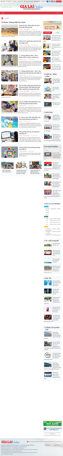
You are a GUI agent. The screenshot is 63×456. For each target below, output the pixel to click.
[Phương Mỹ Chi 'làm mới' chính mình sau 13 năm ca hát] (48, 282)
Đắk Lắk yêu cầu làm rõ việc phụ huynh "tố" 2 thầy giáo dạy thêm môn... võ (52, 269)
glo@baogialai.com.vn (8, 448)
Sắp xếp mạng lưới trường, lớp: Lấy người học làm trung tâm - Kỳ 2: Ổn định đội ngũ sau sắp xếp (52, 137)
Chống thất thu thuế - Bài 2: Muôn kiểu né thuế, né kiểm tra (29, 56)
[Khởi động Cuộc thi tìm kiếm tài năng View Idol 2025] (48, 252)
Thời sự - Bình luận (23, 151)
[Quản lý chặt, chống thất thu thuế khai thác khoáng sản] (9, 30)
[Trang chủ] (2, 13)
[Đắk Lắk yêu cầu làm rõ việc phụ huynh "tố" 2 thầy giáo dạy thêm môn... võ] (48, 267)
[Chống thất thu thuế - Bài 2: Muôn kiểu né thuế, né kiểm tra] (9, 60)
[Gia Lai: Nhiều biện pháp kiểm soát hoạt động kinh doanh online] (9, 106)
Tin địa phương (51, 147)
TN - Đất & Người (52, 241)
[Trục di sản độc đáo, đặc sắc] (48, 245)
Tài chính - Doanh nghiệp (24, 29)
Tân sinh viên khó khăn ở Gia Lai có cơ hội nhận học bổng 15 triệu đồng (52, 127)
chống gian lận (30, 61)
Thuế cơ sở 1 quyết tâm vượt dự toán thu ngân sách (30, 42)
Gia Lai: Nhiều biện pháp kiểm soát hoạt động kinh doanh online (30, 102)
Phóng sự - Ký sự (22, 59)
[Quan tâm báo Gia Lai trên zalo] (50, 1)
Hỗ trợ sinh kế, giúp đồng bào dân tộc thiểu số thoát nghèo (56, 176)
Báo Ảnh (9, 1)
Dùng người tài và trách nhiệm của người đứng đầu (56, 81)
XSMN (59, 432)
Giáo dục (49, 112)
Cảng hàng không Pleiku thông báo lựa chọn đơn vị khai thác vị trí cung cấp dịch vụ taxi (52, 366)
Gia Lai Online (10, 441)
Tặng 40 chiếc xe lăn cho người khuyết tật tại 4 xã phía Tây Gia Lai (52, 156)
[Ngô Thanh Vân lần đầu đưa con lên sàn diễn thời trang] (48, 309)
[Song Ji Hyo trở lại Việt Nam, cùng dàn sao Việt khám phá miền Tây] (48, 299)
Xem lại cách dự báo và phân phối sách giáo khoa (56, 97)
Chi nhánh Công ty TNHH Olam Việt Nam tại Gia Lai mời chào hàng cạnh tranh (52, 356)
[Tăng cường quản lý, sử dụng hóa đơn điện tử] (9, 136)
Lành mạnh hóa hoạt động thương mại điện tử (29, 148)
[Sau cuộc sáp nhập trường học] (48, 89)
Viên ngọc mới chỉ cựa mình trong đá (56, 260)
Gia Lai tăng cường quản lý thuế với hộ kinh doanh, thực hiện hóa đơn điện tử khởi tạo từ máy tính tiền (30, 87)
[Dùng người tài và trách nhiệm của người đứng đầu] (48, 80)
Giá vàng (46, 226)
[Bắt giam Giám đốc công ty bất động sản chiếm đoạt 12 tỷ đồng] (47, 45)
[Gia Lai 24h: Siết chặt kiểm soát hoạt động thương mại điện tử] (9, 122)
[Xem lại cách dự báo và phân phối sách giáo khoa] (48, 96)
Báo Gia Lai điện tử (31, 7)
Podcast (21, 1)
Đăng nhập (59, 1)
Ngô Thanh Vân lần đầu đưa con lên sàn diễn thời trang (56, 309)
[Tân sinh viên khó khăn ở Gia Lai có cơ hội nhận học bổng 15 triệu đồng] (48, 126)
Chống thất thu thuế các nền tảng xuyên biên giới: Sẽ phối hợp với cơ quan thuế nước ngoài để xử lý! (21, 172)
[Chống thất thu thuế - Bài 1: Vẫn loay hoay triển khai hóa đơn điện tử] (9, 75)
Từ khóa (7, 18)
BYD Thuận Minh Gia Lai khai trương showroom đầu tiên (52, 375)
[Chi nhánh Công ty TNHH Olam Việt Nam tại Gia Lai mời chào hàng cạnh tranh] (48, 355)
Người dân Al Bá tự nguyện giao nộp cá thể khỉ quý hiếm (57, 184)
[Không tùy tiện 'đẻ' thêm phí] (48, 104)
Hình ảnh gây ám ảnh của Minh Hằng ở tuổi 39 (56, 291)
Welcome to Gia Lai (29, 1)
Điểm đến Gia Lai (22, 105)
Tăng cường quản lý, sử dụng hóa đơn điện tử (29, 132)
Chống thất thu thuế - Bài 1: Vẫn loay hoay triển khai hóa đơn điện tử (30, 72)
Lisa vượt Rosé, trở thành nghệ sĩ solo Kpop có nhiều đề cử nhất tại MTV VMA (52, 318)
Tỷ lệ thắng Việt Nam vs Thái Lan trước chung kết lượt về (57, 60)
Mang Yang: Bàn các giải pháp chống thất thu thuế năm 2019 (35, 172)
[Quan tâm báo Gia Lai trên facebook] (47, 1)
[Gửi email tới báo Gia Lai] (54, 1)
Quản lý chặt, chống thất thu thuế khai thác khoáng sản (29, 26)
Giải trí (48, 278)
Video (4, 1)
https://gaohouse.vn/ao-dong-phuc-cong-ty (52, 435)
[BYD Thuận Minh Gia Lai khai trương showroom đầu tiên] (48, 374)
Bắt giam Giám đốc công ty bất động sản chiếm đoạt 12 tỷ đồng (57, 46)
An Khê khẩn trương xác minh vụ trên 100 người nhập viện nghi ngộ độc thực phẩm (52, 38)
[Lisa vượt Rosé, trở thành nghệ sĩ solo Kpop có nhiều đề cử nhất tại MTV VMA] (48, 317)
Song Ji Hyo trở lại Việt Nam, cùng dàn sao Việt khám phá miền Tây (52, 300)
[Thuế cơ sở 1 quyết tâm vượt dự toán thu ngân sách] (9, 45)
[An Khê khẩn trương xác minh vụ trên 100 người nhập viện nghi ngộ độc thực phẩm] (47, 37)
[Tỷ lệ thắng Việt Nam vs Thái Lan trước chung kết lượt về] (47, 59)
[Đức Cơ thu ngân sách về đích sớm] (7, 165)
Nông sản (46, 206)
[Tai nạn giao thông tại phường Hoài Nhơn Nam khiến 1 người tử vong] (47, 52)
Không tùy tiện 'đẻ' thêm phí (56, 103)
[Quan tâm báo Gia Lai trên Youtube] (52, 1)
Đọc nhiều (47, 32)
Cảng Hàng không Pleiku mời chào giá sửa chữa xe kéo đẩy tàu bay (52, 335)
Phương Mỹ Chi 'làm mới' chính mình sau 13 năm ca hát (56, 283)
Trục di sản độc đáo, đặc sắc (56, 244)
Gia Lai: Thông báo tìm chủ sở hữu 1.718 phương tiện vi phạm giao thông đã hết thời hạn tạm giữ (52, 345)
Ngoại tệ (46, 216)
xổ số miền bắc (46, 432)
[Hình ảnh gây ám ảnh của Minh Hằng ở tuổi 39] (48, 291)
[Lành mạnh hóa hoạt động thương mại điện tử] (9, 152)
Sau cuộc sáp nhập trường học (56, 89)
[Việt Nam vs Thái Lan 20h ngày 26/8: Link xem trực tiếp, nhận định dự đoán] (47, 66)
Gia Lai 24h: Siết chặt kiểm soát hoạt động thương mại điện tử (29, 118)
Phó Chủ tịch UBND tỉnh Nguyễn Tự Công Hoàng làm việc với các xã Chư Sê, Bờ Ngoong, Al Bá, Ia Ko (52, 166)
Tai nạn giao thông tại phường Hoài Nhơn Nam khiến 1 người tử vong (56, 53)
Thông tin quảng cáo (52, 329)
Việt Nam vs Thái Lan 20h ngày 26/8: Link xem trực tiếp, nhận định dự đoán (56, 67)
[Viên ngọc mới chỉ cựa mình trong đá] (48, 260)
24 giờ (20, 121)
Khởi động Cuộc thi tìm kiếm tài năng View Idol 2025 (56, 253)
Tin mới (57, 32)
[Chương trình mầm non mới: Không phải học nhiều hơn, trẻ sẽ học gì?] (48, 116)
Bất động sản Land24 (54, 432)
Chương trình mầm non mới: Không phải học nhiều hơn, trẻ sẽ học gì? (52, 118)
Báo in (15, 1)
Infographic (45, 1)
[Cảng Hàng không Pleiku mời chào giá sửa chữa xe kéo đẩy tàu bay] (48, 334)
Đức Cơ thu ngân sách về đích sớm (6, 171)
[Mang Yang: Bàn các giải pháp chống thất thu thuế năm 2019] (35, 165)
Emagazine (38, 1)
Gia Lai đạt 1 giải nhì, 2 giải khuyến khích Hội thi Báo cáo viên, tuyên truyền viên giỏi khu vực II (52, 194)
